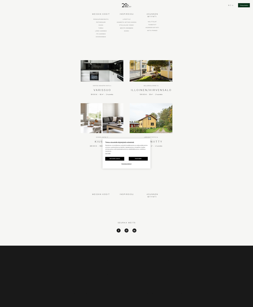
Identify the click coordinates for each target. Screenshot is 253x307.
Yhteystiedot (244, 5)
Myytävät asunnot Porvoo (76, 274)
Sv (232, 5)
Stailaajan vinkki (126, 205)
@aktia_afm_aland (126, 243)
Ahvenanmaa (101, 217)
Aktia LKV (127, 235)
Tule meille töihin (167, 267)
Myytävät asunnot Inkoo (76, 269)
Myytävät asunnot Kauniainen (109, 265)
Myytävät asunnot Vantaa (76, 265)
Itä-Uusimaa (101, 214)
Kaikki (126, 211)
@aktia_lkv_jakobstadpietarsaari (126, 240)
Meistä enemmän (126, 208)
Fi (228, 5)
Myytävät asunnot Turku (107, 269)
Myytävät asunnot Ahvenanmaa (109, 274)
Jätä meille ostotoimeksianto (170, 264)
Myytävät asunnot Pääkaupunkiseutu (80, 260)
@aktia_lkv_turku (126, 238)
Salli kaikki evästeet (115, 158)
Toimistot (152, 205)
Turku (100, 208)
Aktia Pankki (152, 210)
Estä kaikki (138, 158)
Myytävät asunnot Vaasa (139, 269)
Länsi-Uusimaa (101, 211)
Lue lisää (107, 153)
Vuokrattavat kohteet (138, 274)
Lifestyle (127, 199)
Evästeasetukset (126, 164)
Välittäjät (152, 202)
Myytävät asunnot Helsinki (108, 260)
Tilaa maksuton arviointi (169, 260)
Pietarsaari (101, 202)
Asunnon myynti (152, 208)
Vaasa (101, 205)
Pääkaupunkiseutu (101, 199)
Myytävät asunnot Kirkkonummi (141, 265)
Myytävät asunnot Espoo (139, 260)
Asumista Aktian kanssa (126, 202)
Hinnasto (164, 271)
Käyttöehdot (165, 274)
